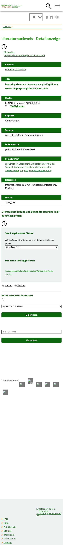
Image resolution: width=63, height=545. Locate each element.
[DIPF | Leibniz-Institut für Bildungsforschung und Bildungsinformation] (53, 17)
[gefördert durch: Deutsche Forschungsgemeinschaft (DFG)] (49, 512)
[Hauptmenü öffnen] (57, 5)
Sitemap (8, 542)
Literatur (7, 26)
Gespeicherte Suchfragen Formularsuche (24, 55)
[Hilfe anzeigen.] (4, 47)
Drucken (21, 285)
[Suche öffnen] (48, 6)
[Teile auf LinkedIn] (47, 384)
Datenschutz (10, 538)
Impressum (9, 535)
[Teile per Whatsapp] (39, 384)
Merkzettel (9, 52)
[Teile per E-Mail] (56, 384)
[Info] (3, 300)
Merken (8, 285)
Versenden (31, 340)
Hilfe (6, 523)
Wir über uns (10, 527)
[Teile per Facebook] (22, 384)
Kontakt (7, 531)
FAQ (6, 519)
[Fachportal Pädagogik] (11, 6)
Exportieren (31, 315)
